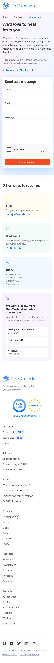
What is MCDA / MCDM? (15, 490)
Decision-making (11, 458)
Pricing (6, 543)
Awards (6, 533)
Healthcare (8, 559)
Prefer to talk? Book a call (19, 70)
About (5, 522)
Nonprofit (7, 575)
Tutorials (7, 612)
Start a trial (12, 437)
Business (7, 570)
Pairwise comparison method (17, 495)
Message (9, 117)
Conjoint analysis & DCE (15, 464)
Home (5, 17)
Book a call (15, 248)
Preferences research (13, 469)
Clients (6, 527)
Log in (5, 443)
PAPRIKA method (12, 501)
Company (19, 17)
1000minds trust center (25, 415)
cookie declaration (29, 654)
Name (8, 89)
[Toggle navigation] (49, 6)
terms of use (41, 650)
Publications (8, 623)
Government (9, 564)
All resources (9, 596)
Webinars (7, 618)
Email (7, 103)
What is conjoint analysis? (16, 485)
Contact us (8, 516)
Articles (6, 602)
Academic (7, 581)
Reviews (7, 538)
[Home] (18, 5)
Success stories (10, 607)
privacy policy (9, 654)
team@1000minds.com (18, 214)
